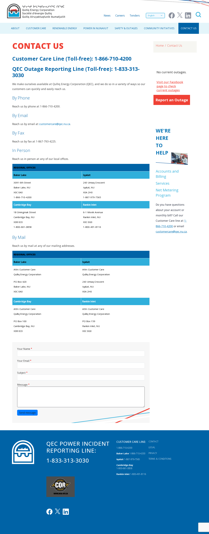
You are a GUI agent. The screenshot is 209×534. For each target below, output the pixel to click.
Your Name (23, 349)
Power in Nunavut (95, 28)
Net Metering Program (167, 192)
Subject (21, 372)
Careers (120, 15)
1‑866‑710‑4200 (124, 447)
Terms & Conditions (160, 458)
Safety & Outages (126, 28)
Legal (152, 447)
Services (162, 183)
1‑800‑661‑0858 (124, 468)
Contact (154, 441)
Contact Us (188, 28)
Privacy (153, 453)
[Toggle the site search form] (198, 14)
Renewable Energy (64, 28)
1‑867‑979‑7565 (132, 459)
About (15, 28)
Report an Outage (172, 99)
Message (22, 384)
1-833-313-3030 (67, 460)
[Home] (36, 11)
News (107, 15)
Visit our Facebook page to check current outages (170, 86)
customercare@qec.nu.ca (54, 124)
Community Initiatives (159, 28)
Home (160, 45)
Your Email (23, 360)
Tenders (135, 15)
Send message (27, 412)
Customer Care (36, 28)
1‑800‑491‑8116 (138, 474)
